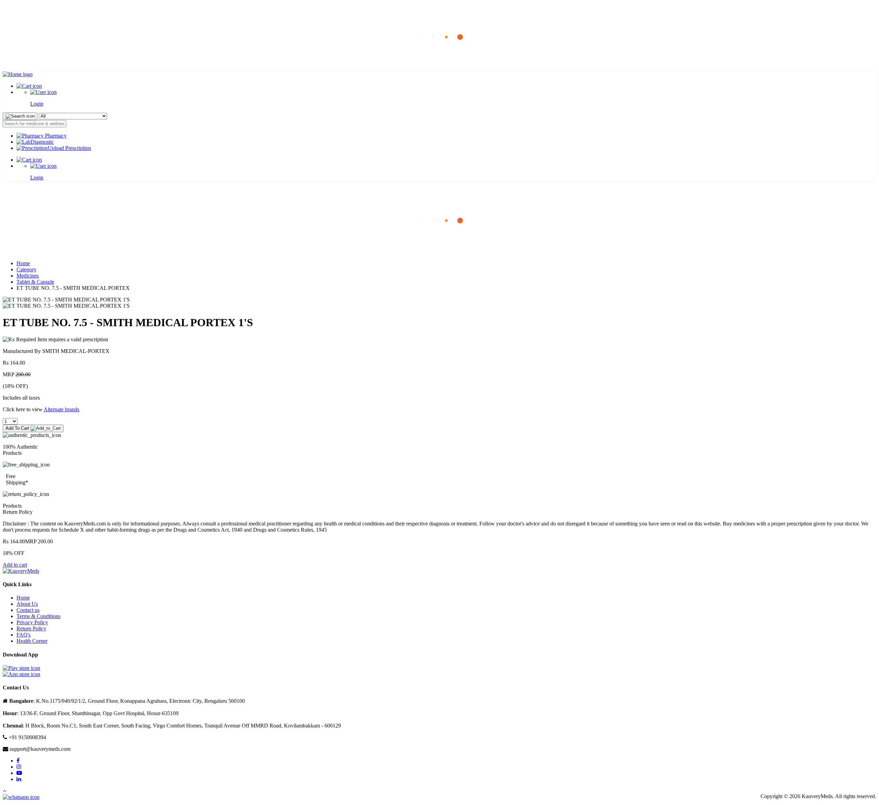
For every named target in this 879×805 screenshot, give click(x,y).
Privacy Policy (32, 622)
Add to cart (15, 565)
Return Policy (31, 628)
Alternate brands (61, 409)
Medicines (27, 276)
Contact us (27, 610)
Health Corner (31, 641)
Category (26, 269)
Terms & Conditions (38, 616)
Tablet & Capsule (35, 282)
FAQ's (23, 635)
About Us (27, 604)
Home (23, 263)
